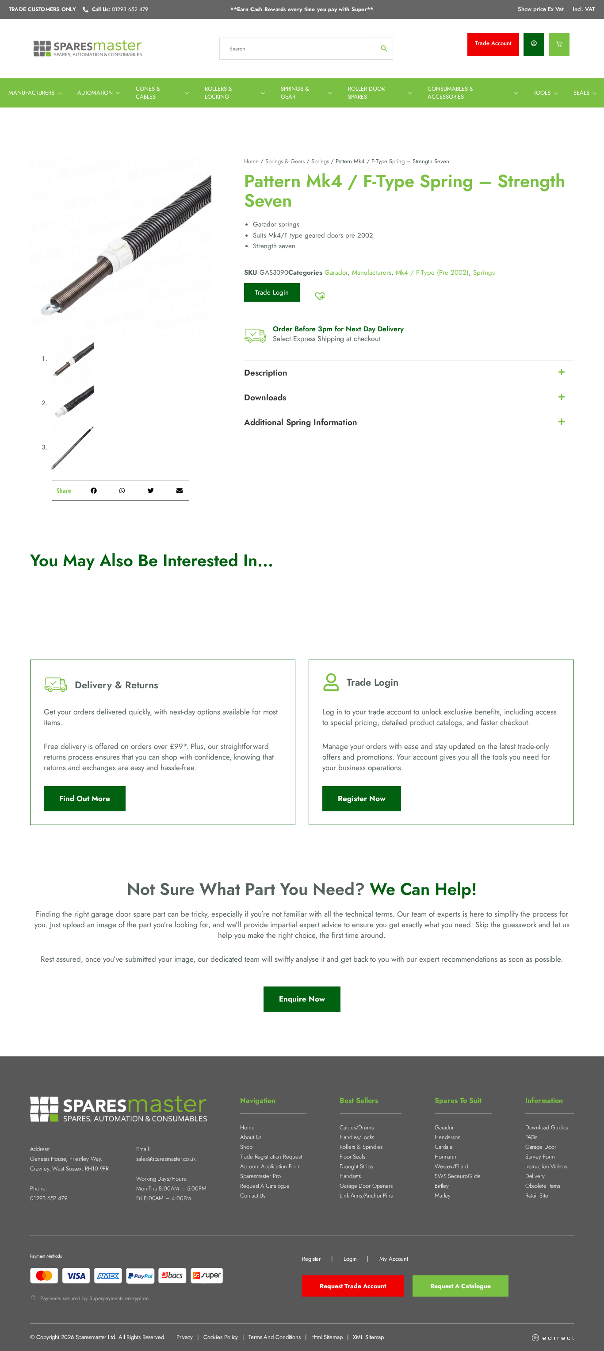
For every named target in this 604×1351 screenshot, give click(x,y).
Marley (443, 1195)
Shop (246, 1147)
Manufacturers (31, 92)
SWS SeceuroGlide (458, 1176)
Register (311, 1259)
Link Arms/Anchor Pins (366, 1195)
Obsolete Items (543, 1186)
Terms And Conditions (274, 1337)
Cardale (444, 1147)
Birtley (442, 1186)
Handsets (350, 1176)
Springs (320, 161)
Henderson (448, 1137)
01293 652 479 (48, 1198)
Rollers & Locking (219, 92)
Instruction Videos (546, 1166)
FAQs (531, 1137)
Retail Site (536, 1195)
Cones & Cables (148, 92)
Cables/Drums (357, 1127)
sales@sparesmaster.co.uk (165, 1159)
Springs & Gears (285, 161)
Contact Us (252, 1195)
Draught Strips (356, 1166)
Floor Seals (352, 1156)
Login (350, 1259)
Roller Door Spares (366, 92)
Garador (336, 272)
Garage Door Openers (366, 1186)
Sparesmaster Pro (260, 1176)
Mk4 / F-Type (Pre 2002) (432, 272)
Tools (542, 92)
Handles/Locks (357, 1137)
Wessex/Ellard (451, 1166)
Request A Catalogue (265, 1186)
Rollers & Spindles (361, 1147)
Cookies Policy (220, 1337)
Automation (95, 92)
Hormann (445, 1156)
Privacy (184, 1337)
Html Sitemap (327, 1337)
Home (251, 161)
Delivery (535, 1176)
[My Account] (534, 44)
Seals (581, 92)
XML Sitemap (368, 1337)
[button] (93, 490)
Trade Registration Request (271, 1156)
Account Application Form (270, 1166)
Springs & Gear (295, 92)
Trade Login (272, 292)
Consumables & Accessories (451, 92)
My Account (393, 1259)
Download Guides (546, 1127)
